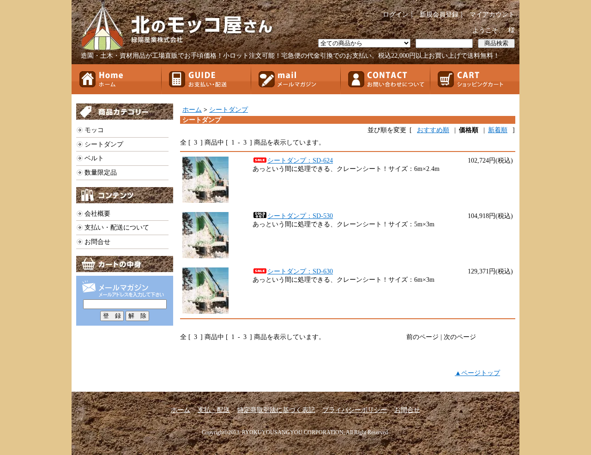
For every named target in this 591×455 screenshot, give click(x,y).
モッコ (94, 130)
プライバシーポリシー (354, 409)
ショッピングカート (474, 79)
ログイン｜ (399, 14)
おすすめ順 (433, 130)
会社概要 (97, 213)
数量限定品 (100, 172)
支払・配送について (206, 79)
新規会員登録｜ (442, 14)
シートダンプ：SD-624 (300, 160)
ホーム (116, 79)
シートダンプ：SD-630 (300, 271)
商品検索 (496, 43)
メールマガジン (295, 79)
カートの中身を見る (124, 264)
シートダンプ (103, 144)
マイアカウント (492, 14)
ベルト (94, 158)
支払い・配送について (116, 227)
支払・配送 (214, 409)
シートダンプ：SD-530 (300, 215)
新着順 (497, 130)
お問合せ (385, 79)
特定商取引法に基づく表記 (276, 409)
